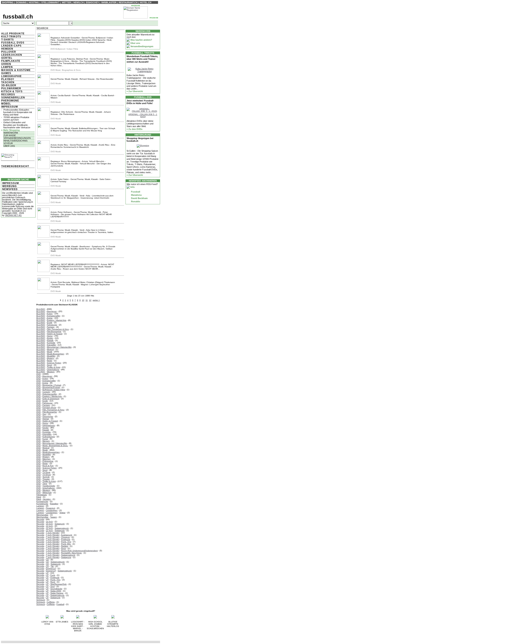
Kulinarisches (48, 436)
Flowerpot (50, 508)
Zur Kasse (9, 135)
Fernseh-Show (49, 407)
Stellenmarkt (50, 2)
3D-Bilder (8, 85)
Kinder (50, 338)
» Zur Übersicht (135, 91)
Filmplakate (10, 61)
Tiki (52, 566)
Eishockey (92, 2)
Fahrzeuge (52, 325)
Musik (49, 351)
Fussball (60, 604)
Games (6, 73)
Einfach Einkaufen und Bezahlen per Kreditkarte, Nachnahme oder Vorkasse (16, 124)
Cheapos (65, 537)
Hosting (34, 2)
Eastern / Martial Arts (56, 320)
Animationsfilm (53, 316)
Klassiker (54, 504)
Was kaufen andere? (141, 40)
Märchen (46, 459)
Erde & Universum (50, 398)
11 (87, 300)
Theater (46, 479)
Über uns (9, 146)
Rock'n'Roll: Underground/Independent (79, 550)
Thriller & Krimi (53, 367)
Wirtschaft (47, 492)
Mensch (46, 441)
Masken (7, 70)
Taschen (7, 82)
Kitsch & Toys (12, 91)
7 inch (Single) (52, 533)
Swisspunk (60, 524)
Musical (50, 349)
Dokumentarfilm (49, 394)
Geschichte (47, 416)
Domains (21, 2)
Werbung (9, 186)
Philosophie (47, 461)
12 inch (49, 526)
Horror (50, 336)
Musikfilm (51, 356)
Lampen (7, 67)
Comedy (46, 392)
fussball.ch (18, 16)
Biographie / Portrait (51, 385)
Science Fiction (54, 363)
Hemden (7, 48)
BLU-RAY (40, 309)
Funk (52, 575)
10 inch (49, 521)
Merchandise (42, 515)
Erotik (49, 322)
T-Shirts (7, 39)
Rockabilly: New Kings (71, 553)
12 (90, 300)
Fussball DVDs (12, 42)
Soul (52, 586)
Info (132, 187)
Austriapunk (66, 535)
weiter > (96, 300)
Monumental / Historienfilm (59, 347)
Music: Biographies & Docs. (55, 445)
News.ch (78, 2)
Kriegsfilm (51, 345)
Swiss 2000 (55, 591)
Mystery (50, 358)
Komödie (51, 343)
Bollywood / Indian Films (53, 389)
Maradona (136, 195)
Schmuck (40, 600)
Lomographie (11, 76)
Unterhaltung (53, 369)
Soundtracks (56, 588)
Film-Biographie (54, 331)
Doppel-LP (51, 568)
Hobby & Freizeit (54, 334)
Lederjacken (11, 54)
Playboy (7, 79)
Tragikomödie (48, 486)
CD (47, 559)
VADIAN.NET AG (13, 215)
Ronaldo (135, 201)
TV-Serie (46, 472)
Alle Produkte (13, 33)
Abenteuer (52, 311)
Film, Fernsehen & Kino (58, 329)
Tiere (44, 483)
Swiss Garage (56, 593)
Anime (50, 318)
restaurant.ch (128, 2)
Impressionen (48, 425)
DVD (38, 374)
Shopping (8, 2)
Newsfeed (10, 189)
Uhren (6, 64)
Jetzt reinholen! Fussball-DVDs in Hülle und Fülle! (140, 101)
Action (50, 313)
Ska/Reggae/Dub (58, 584)
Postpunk (65, 539)
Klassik (50, 340)
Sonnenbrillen (13, 97)
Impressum (9, 106)
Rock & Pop (48, 466)
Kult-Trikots (11, 36)
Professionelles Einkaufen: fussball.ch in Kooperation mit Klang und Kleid (17, 112)
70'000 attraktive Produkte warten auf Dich (16, 118)
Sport (49, 365)
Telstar (62, 512)
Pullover (8, 51)
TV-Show (46, 474)
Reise (49, 360)
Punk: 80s (66, 544)
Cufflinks (51, 602)
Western (51, 372)
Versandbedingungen (17, 138)
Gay (44, 414)
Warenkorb (10, 133)
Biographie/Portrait (51, 387)
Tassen (53, 517)
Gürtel (6, 58)
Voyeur (8, 143)
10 (83, 300)
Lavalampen (51, 510)
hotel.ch (145, 2)
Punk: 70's (66, 542)
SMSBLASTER (108, 2)
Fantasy (50, 327)
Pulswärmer (11, 88)
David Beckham (139, 198)
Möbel (6, 103)
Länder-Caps (11, 45)
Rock (63, 548)
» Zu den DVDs (134, 129)
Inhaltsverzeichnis (15, 140)
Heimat (45, 419)
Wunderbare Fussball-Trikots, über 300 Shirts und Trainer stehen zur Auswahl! (142, 59)
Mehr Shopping (11, 130)
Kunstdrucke (42, 501)
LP (47, 573)
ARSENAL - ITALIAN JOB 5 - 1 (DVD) (142, 115)
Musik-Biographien (55, 354)
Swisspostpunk (62, 528)
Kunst (45, 439)
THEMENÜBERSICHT (15, 166)
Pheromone (10, 100)
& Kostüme (22, 70)
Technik (46, 477)
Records (8, 94)
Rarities (64, 546)
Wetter (66, 2)
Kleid (38, 497)
